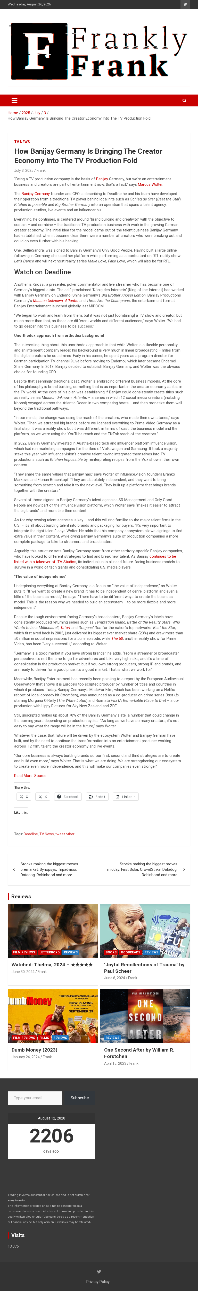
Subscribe (80, 1097)
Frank (41, 170)
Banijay (102, 179)
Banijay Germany (36, 193)
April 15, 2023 (115, 1063)
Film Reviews (24, 952)
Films (44, 1038)
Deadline (31, 834)
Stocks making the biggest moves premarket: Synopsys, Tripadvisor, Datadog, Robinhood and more (49, 869)
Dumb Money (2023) (34, 1050)
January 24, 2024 (26, 1057)
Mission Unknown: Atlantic (55, 300)
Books (111, 952)
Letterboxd (49, 952)
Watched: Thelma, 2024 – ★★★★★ (52, 965)
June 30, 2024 (23, 972)
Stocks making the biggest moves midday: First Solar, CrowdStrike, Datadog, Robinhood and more (142, 869)
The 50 (117, 638)
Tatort (65, 627)
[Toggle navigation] (14, 100)
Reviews (21, 896)
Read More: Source (30, 775)
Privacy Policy (98, 1281)
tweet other (65, 834)
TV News (22, 142)
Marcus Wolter (150, 184)
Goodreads (130, 952)
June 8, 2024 (114, 978)
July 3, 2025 (24, 170)
